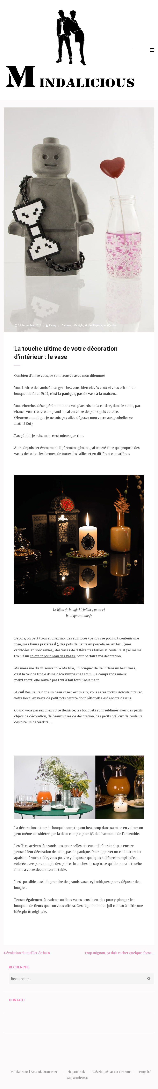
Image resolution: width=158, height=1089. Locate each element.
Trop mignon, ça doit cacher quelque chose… (119, 953)
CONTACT (17, 1000)
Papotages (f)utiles (105, 325)
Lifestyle (78, 325)
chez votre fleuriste (60, 710)
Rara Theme (122, 1072)
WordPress (80, 1078)
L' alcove (66, 325)
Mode (88, 325)
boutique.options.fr (79, 616)
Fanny (52, 325)
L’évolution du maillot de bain (27, 953)
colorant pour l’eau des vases (52, 656)
